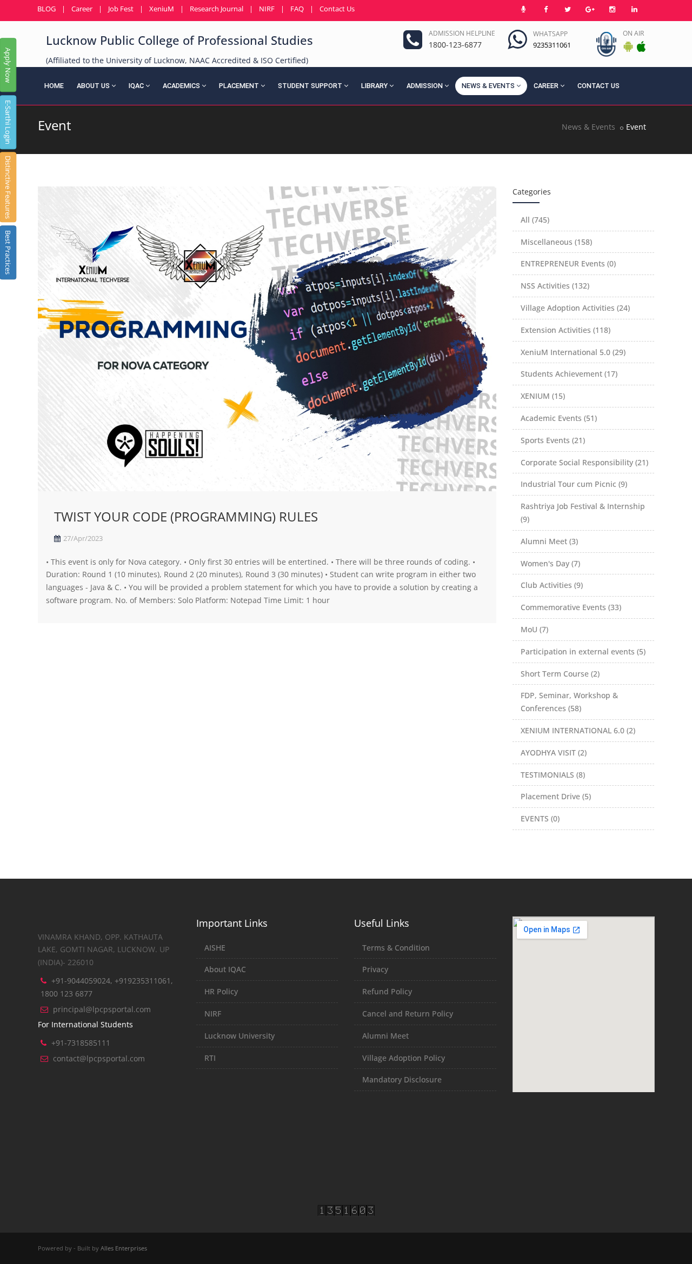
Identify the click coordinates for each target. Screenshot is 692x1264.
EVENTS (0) (540, 818)
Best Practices (8, 252)
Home (54, 86)
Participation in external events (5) (583, 651)
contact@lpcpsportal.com (99, 1058)
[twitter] (568, 9)
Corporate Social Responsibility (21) (584, 462)
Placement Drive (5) (556, 796)
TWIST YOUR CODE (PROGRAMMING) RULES (186, 516)
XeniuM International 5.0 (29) (573, 352)
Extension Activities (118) (565, 330)
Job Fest (121, 9)
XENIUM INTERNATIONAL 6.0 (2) (578, 730)
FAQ (297, 9)
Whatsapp (550, 33)
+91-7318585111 (80, 1043)
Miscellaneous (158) (556, 242)
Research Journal (216, 9)
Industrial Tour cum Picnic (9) (574, 484)
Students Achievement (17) (569, 374)
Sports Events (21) (553, 440)
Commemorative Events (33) (571, 607)
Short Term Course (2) (560, 673)
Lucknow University (239, 1036)
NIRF (267, 9)
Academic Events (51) (559, 418)
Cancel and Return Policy (407, 1013)
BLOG (46, 9)
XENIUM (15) (543, 396)
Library (374, 86)
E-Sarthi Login (8, 122)
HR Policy (221, 991)
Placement (239, 86)
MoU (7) (534, 629)
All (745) (535, 220)
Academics (181, 86)
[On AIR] (523, 9)
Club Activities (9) (552, 585)
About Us (93, 86)
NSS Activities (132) (555, 285)
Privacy (375, 969)
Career (81, 9)
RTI (210, 1058)
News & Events (488, 86)
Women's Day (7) (550, 563)
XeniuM (161, 9)
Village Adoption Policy (403, 1058)
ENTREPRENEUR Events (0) (568, 263)
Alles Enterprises (124, 1248)
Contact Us (337, 9)
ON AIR (633, 33)
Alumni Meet (385, 1036)
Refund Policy (387, 991)
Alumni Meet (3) (549, 541)
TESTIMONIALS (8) (553, 775)
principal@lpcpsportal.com (102, 1009)
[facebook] (545, 9)
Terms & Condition (396, 947)
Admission (425, 86)
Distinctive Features (8, 187)
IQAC (136, 86)
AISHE (214, 947)
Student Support (310, 86)
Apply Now (8, 65)
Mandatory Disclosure (402, 1079)
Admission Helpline (462, 33)
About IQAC (225, 969)
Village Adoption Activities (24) (575, 308)
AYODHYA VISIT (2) (554, 752)
